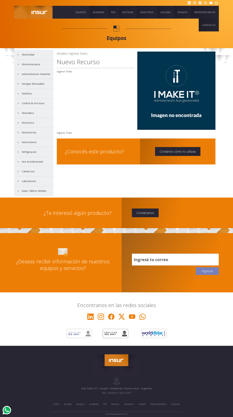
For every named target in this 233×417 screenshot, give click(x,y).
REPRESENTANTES (204, 12)
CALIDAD (165, 12)
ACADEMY (98, 12)
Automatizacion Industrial (36, 74)
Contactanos (145, 213)
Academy (93, 404)
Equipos (80, 404)
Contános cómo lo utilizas (178, 151)
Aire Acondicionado (32, 161)
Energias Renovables (33, 83)
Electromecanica (31, 64)
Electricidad (28, 54)
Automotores (29, 142)
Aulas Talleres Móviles (34, 190)
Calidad (142, 404)
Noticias (115, 404)
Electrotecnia (29, 132)
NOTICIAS (127, 12)
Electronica (28, 122)
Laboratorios (29, 181)
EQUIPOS (81, 12)
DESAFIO (182, 12)
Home (56, 404)
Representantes (158, 404)
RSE (113, 12)
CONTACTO (208, 25)
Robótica (27, 93)
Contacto (175, 404)
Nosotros (128, 404)
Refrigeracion (29, 152)
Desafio (68, 404)
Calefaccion (28, 171)
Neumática (28, 113)
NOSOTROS (146, 12)
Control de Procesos (33, 103)
